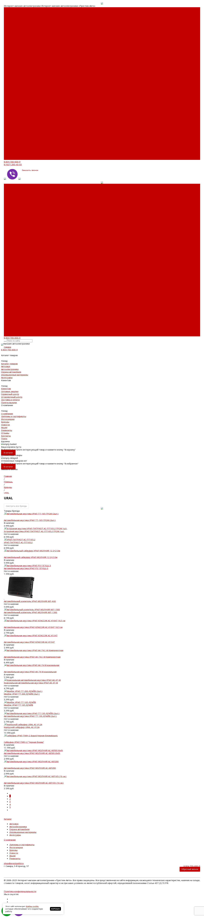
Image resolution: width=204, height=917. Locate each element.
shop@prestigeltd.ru (14, 863)
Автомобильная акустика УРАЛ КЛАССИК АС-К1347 (29, 642)
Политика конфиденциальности (20, 891)
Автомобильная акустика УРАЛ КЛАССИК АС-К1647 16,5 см (33, 627)
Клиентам (9, 116)
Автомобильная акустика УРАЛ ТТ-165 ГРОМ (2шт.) (30, 520)
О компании (10, 133)
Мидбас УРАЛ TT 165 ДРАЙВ (18, 705)
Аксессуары (9, 28)
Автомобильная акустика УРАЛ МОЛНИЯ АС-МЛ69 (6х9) (32, 753)
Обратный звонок (189, 869)
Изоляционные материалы (11, 24)
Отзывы (8, 153)
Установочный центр (14, 125)
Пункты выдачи (12, 50)
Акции (7, 72)
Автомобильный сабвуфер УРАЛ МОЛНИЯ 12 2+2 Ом (30, 557)
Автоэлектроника (12, 17)
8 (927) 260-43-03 (13, 164)
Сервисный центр (13, 39)
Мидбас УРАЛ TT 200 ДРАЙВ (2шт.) (22, 693)
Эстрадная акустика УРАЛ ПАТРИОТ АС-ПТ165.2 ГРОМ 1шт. (34, 531)
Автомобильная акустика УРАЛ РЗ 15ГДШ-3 (26, 568)
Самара (7, 347)
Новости (8, 69)
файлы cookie (32, 906)
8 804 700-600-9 (12, 161)
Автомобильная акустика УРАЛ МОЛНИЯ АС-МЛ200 (30, 768)
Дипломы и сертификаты (10, 60)
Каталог (8, 819)
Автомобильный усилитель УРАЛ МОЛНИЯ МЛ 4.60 (30, 601)
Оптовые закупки (12, 36)
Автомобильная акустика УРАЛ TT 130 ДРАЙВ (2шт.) (30, 716)
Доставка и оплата (13, 47)
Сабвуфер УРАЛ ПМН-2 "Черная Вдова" (24, 742)
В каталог (8, 452)
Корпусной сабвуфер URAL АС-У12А (21, 727)
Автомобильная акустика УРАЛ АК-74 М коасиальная (30, 671)
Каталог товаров (12, 100)
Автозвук (8, 14)
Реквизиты (9, 75)
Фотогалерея (10, 64)
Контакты (8, 155)
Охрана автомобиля (14, 19)
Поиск (7, 158)
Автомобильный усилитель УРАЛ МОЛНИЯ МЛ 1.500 (30, 612)
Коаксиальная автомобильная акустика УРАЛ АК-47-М (31, 682)
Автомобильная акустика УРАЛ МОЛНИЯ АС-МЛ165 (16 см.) (34, 782)
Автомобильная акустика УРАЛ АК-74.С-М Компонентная (32, 656)
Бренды (8, 67)
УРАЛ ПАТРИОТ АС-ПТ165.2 (18, 542)
